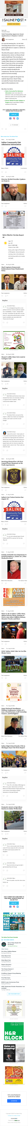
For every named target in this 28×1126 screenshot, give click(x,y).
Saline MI (4, 30)
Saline (2, 139)
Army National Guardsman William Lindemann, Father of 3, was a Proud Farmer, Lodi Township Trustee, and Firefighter (14, 711)
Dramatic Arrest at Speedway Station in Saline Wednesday (11, 808)
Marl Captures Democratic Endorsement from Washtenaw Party (12, 268)
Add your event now (14, 994)
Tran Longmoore (9, 39)
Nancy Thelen (4, 168)
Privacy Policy (17, 1122)
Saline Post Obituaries (6, 580)
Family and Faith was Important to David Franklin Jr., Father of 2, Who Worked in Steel (14, 556)
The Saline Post (22, 580)
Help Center (17, 1115)
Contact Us (10, 1115)
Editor (24, 39)
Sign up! (14, 114)
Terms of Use (11, 1122)
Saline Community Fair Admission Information (11, 143)
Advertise (14, 1101)
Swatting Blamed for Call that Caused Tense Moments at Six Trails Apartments (12, 463)
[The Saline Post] (12, 19)
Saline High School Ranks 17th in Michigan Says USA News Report (13, 747)
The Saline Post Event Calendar (9, 937)
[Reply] (6, 129)
